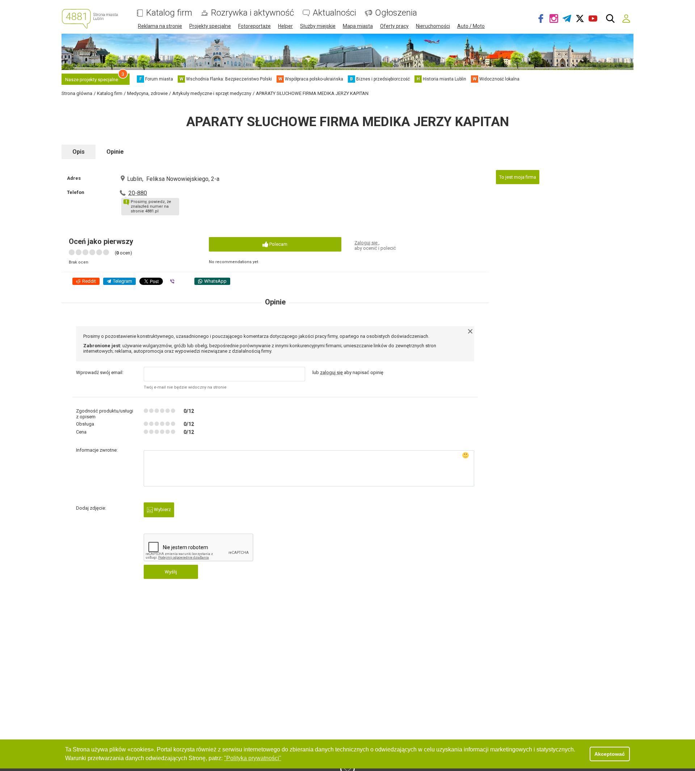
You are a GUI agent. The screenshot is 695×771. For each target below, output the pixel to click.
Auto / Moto (471, 26)
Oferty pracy (394, 26)
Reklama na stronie (160, 26)
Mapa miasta (358, 26)
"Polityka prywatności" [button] (252, 758)
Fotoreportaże (254, 26)
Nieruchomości (433, 26)
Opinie (115, 151)
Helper (285, 26)
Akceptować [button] (609, 754)
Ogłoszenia (396, 13)
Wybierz (162, 509)
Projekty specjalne (210, 26)
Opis (78, 151)
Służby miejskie (318, 26)
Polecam (277, 244)
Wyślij (171, 572)
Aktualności (334, 13)
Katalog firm (169, 13)
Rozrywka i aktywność (252, 13)
